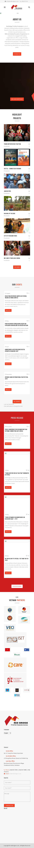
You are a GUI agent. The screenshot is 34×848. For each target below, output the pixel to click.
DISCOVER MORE (17, 586)
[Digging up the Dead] (15, 206)
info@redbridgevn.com (12, 1)
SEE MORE (17, 267)
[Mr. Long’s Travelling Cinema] (15, 251)
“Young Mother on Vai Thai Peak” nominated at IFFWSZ (17, 474)
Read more (8, 310)
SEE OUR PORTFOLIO (17, 99)
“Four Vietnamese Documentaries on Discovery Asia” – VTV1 (15, 518)
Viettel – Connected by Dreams (12, 168)
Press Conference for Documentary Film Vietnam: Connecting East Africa (16, 430)
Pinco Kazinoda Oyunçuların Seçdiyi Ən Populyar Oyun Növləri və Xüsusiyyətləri (16, 324)
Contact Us (17, 54)
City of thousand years (10, 236)
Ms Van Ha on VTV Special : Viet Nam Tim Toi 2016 (16, 559)
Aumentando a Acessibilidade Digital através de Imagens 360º (15, 350)
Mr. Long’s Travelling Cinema (12, 258)
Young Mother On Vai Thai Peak (12, 144)
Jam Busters (7, 191)
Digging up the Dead (9, 213)
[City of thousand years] (15, 228)
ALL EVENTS (17, 401)
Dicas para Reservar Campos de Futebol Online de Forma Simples (16, 297)
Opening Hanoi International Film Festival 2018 (16, 378)
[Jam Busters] (15, 183)
